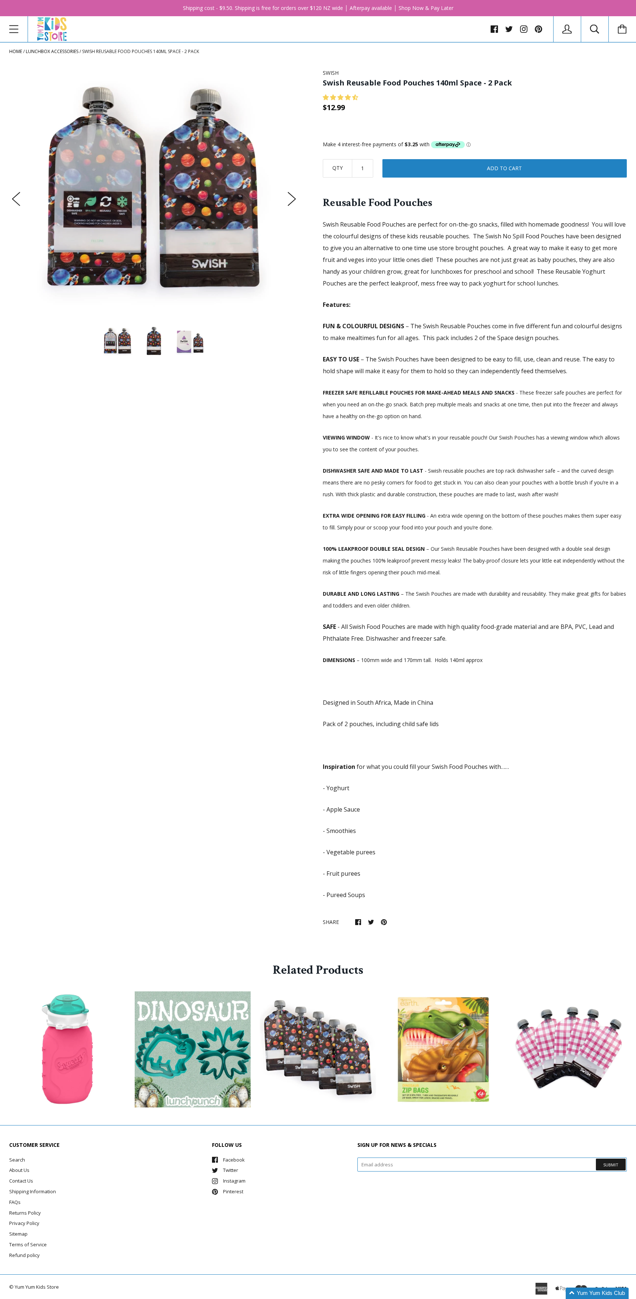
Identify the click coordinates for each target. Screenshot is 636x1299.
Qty (337, 167)
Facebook (234, 1159)
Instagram (234, 1180)
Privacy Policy (24, 1223)
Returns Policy (25, 1212)
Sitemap (18, 1233)
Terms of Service (28, 1244)
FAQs (15, 1202)
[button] (341, 97)
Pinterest (233, 1191)
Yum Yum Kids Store (37, 1287)
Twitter (230, 1170)
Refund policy (24, 1255)
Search (17, 1159)
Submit (610, 1164)
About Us (19, 1170)
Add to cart (504, 168)
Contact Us (21, 1180)
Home (15, 51)
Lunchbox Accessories (52, 51)
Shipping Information (32, 1191)
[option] (154, 192)
